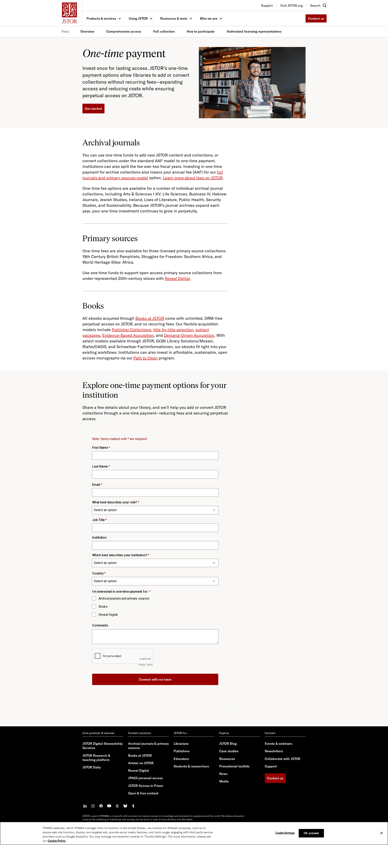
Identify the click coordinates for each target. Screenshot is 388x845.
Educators (181, 759)
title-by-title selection (173, 329)
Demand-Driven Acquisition (189, 335)
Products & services (101, 18)
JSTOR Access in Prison (145, 786)
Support (271, 766)
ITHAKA (104, 815)
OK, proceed (311, 833)
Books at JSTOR (149, 318)
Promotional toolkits (234, 766)
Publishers (182, 751)
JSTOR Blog (228, 744)
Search (315, 5)
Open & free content (143, 793)
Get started (93, 109)
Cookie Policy (56, 841)
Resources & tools (173, 18)
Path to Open (145, 357)
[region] (194, 833)
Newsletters (274, 751)
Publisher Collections (131, 329)
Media (224, 781)
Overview (87, 31)
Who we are (208, 18)
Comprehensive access (123, 31)
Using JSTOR (138, 18)
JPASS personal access (145, 778)
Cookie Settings (285, 832)
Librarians (181, 744)
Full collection (164, 31)
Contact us (316, 18)
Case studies (228, 751)
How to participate (201, 31)
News (223, 774)
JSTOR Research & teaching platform (96, 757)
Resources (227, 759)
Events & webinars (278, 744)
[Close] (381, 833)
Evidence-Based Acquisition (128, 335)
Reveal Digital (177, 278)
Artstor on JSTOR (141, 763)
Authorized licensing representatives (254, 31)
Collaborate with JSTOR (282, 759)
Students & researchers (191, 766)
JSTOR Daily (91, 767)
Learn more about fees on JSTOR (192, 177)
